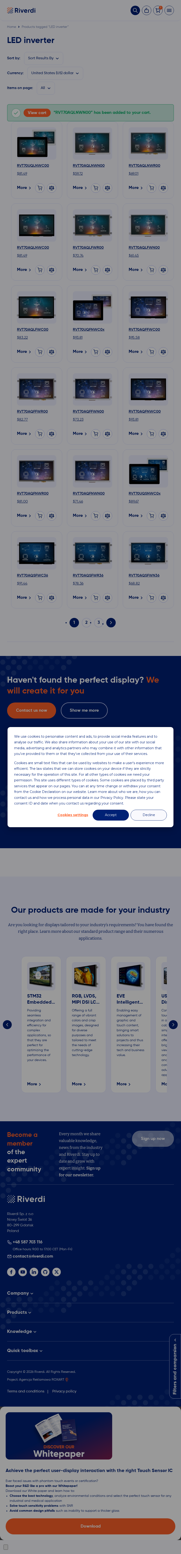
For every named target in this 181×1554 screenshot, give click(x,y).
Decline (149, 815)
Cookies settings (73, 815)
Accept (111, 815)
